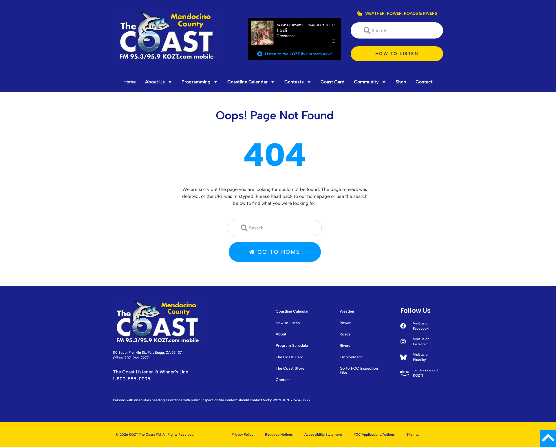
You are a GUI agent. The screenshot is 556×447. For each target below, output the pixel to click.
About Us (155, 82)
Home (129, 82)
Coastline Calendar (247, 82)
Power (345, 323)
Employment (351, 357)
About (281, 334)
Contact (424, 82)
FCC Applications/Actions (374, 435)
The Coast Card (289, 357)
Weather (347, 311)
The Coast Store (290, 368)
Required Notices (279, 435)
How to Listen (288, 323)
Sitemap (412, 435)
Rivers (345, 346)
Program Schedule (292, 346)
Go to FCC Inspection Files (359, 370)
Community (366, 82)
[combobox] (397, 30)
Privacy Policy (242, 435)
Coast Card (333, 82)
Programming (196, 82)
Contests (294, 82)
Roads (345, 334)
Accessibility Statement (323, 435)
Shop (401, 82)
